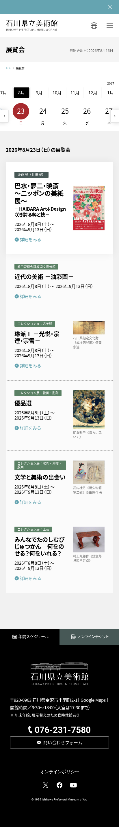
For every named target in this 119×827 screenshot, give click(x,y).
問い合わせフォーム (62, 742)
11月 (74, 92)
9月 (39, 92)
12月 (92, 92)
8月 (21, 92)
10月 (57, 92)
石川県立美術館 (32, 25)
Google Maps (93, 700)
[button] (4, 116)
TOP (8, 68)
